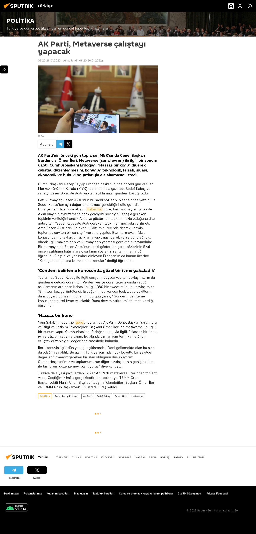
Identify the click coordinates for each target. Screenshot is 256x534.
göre (79, 322)
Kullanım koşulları (57, 493)
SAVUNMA (124, 457)
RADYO (178, 457)
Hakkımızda (11, 493)
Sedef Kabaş (103, 396)
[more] (4, 69)
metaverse (137, 396)
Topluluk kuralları (103, 493)
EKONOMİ (107, 457)
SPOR (152, 457)
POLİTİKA (45, 396)
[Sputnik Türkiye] (19, 9)
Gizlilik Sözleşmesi (190, 493)
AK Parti (87, 396)
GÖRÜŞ (164, 457)
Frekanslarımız (32, 493)
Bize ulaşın (81, 493)
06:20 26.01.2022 (49, 60)
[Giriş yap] (240, 6)
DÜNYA (76, 457)
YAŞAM (140, 457)
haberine (94, 209)
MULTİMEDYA (196, 457)
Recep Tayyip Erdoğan (66, 396)
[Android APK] (16, 507)
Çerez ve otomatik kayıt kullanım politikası (146, 493)
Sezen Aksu (121, 396)
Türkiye (62, 457)
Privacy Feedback (217, 493)
